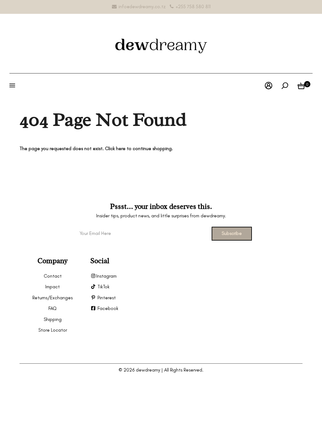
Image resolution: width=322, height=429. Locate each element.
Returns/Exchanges (52, 298)
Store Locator (52, 330)
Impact (52, 287)
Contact (53, 276)
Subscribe (232, 233)
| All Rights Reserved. (182, 370)
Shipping (53, 319)
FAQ (52, 308)
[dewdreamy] (161, 42)
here (120, 148)
